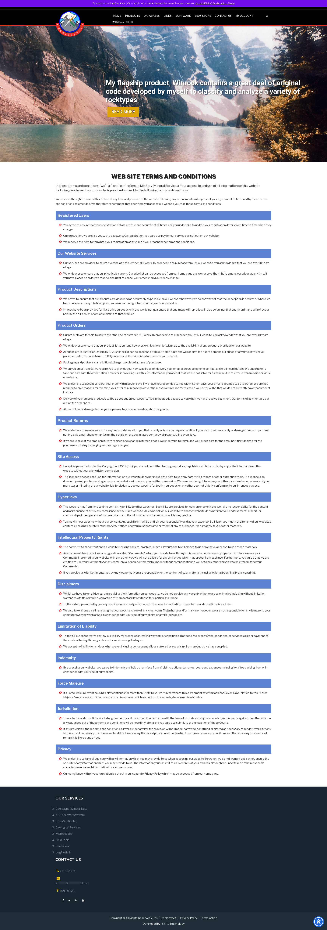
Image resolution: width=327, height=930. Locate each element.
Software (183, 15)
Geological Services (68, 827)
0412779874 (67, 871)
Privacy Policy (188, 918)
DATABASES (152, 15)
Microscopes (64, 833)
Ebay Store (203, 15)
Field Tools (62, 840)
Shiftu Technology (173, 923)
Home (117, 15)
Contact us (223, 15)
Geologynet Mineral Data (71, 808)
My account (244, 15)
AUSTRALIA (66, 890)
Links (168, 15)
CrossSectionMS (66, 821)
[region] (163, 94)
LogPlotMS (63, 852)
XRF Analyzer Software (70, 814)
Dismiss (231, 3)
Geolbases (62, 846)
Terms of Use (208, 918)
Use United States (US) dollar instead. (211, 3)
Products (132, 15)
